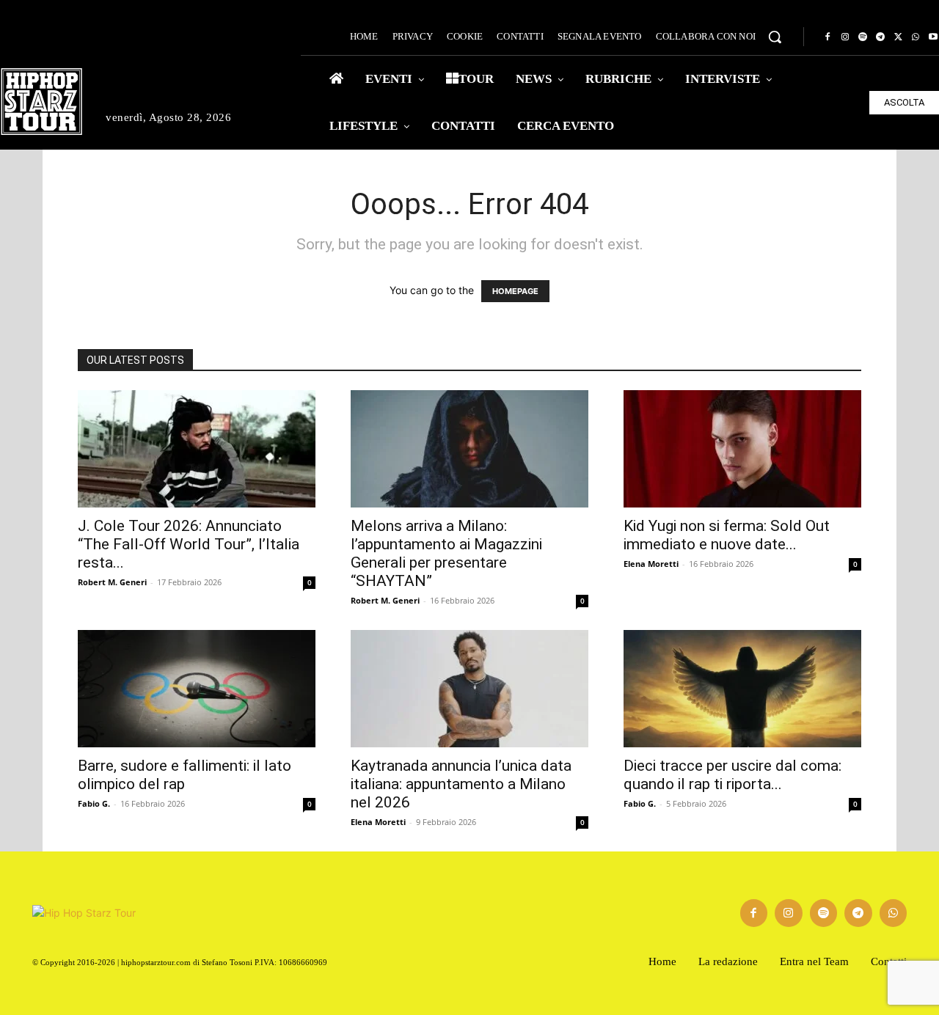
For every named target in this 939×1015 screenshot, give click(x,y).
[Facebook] (827, 37)
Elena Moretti (651, 563)
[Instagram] (845, 37)
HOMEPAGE (515, 291)
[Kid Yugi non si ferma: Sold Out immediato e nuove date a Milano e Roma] (742, 449)
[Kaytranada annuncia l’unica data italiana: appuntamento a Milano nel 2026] (469, 688)
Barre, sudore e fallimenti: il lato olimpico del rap (184, 775)
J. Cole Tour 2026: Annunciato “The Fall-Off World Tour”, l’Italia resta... (188, 544)
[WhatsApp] (915, 37)
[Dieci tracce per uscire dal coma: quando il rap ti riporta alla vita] (742, 688)
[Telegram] (880, 37)
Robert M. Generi (112, 581)
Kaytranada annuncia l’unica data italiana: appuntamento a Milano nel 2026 (461, 784)
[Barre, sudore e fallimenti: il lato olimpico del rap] (196, 688)
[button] (774, 36)
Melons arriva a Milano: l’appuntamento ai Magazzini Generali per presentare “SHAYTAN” (446, 553)
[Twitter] (898, 37)
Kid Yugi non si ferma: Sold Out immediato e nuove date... (727, 535)
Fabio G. (94, 803)
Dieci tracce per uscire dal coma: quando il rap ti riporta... (732, 775)
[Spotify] (863, 37)
